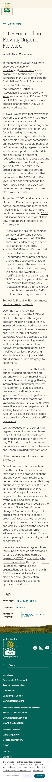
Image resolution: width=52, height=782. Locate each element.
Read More (38, 771)
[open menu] (48, 4)
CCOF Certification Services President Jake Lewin (25, 217)
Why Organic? (11, 734)
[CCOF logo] (7, 8)
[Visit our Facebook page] (35, 647)
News (6, 745)
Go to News (14, 23)
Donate (7, 751)
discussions (26, 70)
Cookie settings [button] (12, 776)
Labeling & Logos (13, 695)
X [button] (49, 760)
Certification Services (15, 717)
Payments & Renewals (15, 680)
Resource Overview (14, 685)
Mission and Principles (21, 359)
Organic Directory (13, 739)
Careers (7, 756)
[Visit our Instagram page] (41, 647)
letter (14, 238)
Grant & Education (13, 723)
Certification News (13, 700)
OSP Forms (9, 690)
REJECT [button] (27, 776)
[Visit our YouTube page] (47, 647)
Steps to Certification (15, 712)
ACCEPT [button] (39, 776)
